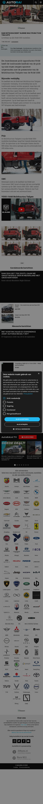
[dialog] (21, 402)
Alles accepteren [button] (22, 419)
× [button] (38, 373)
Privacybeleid (28, 394)
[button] (21, 429)
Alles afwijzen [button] (22, 424)
